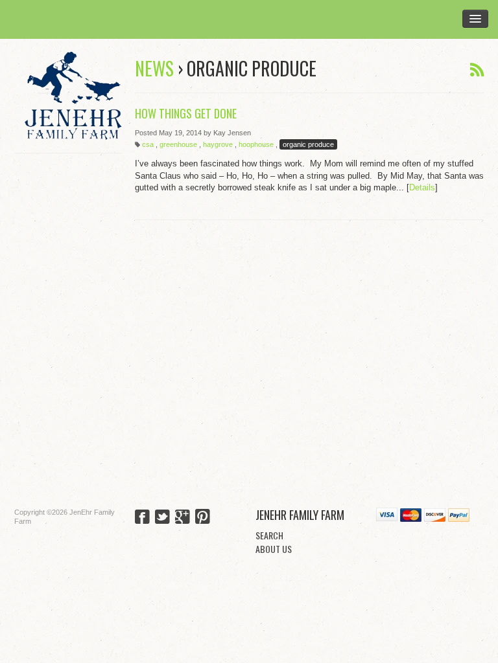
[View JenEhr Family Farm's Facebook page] (142, 518)
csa (148, 144)
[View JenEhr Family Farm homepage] (73, 96)
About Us (273, 549)
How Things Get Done (186, 113)
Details (422, 187)
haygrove (218, 144)
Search (269, 535)
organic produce (308, 144)
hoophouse (256, 144)
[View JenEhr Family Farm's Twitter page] (162, 518)
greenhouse (178, 144)
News (154, 68)
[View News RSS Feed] (477, 70)
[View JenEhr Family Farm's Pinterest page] (202, 518)
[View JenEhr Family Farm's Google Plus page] (182, 518)
